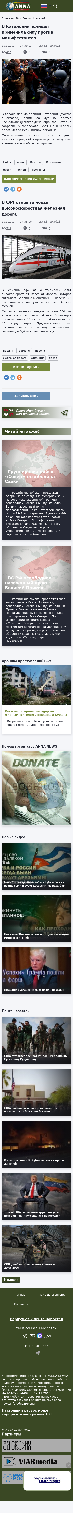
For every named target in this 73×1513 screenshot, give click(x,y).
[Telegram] (12, 189)
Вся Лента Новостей (30, 18)
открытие (37, 358)
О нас (21, 1294)
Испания (36, 162)
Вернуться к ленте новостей (36, 1319)
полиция (21, 169)
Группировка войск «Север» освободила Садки (30, 476)
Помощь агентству (52, 1294)
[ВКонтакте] (6, 189)
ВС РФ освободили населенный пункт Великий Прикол (28, 582)
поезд (53, 358)
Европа (20, 162)
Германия (24, 350)
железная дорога (15, 358)
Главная (8, 18)
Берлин (8, 350)
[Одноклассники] (19, 189)
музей (7, 169)
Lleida (7, 162)
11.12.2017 (17, 45)
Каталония (53, 162)
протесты (38, 169)
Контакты (21, 1304)
